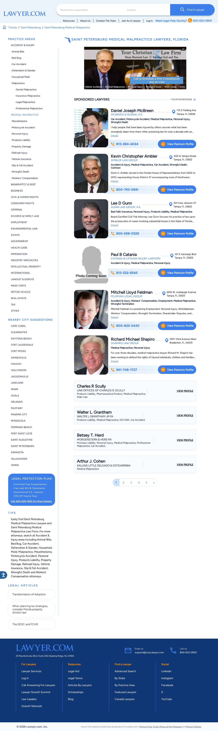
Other (15, 310)
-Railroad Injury (19, 152)
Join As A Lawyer (131, 20)
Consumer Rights (22, 203)
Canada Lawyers (124, 699)
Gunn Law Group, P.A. (126, 207)
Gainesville (18, 357)
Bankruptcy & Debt (23, 184)
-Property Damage (21, 146)
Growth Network (31, 706)
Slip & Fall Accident (36, 568)
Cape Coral (18, 325)
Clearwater (19, 332)
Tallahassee (19, 458)
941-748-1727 (126, 370)
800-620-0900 (188, 652)
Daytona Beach (21, 338)
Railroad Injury (30, 564)
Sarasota (17, 452)
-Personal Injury (19, 133)
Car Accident (30, 543)
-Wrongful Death (20, 171)
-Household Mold (20, 76)
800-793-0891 (127, 190)
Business (17, 190)
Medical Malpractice (25, 114)
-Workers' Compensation (24, 178)
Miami (14, 389)
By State (120, 678)
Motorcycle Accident (24, 555)
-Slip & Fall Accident (22, 165)
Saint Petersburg (22, 446)
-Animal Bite (17, 51)
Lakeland (17, 382)
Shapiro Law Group (125, 343)
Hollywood (18, 370)
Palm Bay (17, 408)
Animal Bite (44, 539)
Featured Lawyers (125, 692)
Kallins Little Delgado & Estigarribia (103, 465)
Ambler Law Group (124, 160)
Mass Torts (18, 285)
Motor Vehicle (20, 291)
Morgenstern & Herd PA (94, 439)
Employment (19, 222)
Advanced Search (125, 671)
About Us (85, 20)
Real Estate (18, 298)
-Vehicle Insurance (21, 159)
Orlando (17, 401)
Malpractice (25, 551)
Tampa (15, 465)
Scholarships (75, 692)
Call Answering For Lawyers (38, 685)
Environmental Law (24, 228)
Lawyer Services (31, 671)
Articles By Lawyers (80, 685)
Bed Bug (16, 543)
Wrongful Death (20, 572)
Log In (149, 20)
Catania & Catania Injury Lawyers (135, 258)
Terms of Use (145, 726)
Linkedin (166, 671)
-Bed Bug (16, 57)
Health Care (19, 247)
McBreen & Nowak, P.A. (127, 114)
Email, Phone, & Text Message (167, 726)
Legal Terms (75, 678)
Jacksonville (20, 376)
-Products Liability (20, 140)
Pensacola (18, 420)
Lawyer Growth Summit (35, 692)
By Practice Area (125, 685)
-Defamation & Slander (23, 70)
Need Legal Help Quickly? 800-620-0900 (183, 20)
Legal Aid (73, 671)
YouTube (166, 699)
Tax (13, 304)
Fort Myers (18, 351)
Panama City (19, 414)
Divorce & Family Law (25, 216)
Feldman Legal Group (126, 296)
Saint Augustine (22, 439)
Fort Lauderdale (22, 344)
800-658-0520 (127, 233)
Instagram (167, 678)
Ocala (15, 395)
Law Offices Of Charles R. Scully (101, 390)
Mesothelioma (43, 551)
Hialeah (16, 363)
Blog (70, 699)
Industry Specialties (24, 260)
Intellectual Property (26, 266)
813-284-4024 (127, 144)
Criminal (16, 209)
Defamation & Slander (24, 547)
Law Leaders (28, 699)
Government (19, 241)
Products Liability (29, 560)
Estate (15, 234)
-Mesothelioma (19, 121)
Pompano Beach (21, 427)
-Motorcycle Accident (23, 127)
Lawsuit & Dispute (22, 279)
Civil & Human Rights (24, 197)
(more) (114, 135)
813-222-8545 (127, 273)
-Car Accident (18, 64)
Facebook (167, 685)
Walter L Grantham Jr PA (95, 416)
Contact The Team (106, 20)
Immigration (19, 254)
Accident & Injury (23, 45)
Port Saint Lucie (21, 433)
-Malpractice (18, 83)
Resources (69, 20)
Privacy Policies (193, 726)
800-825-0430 (127, 326)
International (20, 272)
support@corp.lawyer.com (149, 652)
